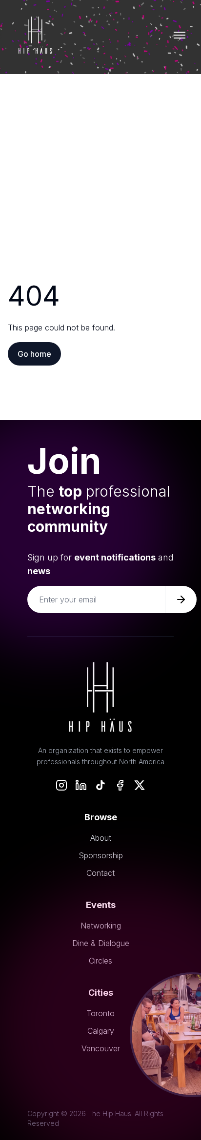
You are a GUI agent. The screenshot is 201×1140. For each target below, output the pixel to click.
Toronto (100, 1013)
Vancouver (100, 1048)
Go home (34, 354)
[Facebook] (120, 785)
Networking (100, 925)
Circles (100, 961)
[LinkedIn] (81, 785)
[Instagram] (61, 785)
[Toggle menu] (179, 35)
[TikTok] (100, 785)
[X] (139, 785)
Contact (100, 873)
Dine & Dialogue (100, 943)
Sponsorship (101, 855)
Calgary (100, 1031)
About (100, 838)
